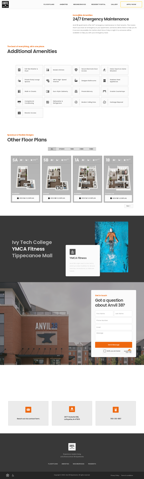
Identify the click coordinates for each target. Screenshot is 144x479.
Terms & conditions (127, 475)
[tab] (52, 149)
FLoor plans (49, 4)
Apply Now (131, 4)
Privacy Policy (115, 475)
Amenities (64, 4)
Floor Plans (53, 464)
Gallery (114, 4)
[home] (21, 4)
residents (92, 464)
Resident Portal (98, 4)
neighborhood (79, 4)
